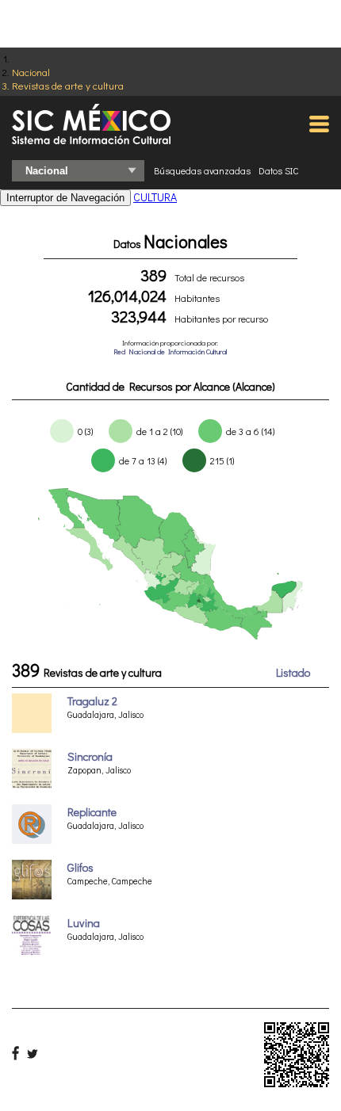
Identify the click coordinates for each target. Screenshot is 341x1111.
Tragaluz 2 (92, 700)
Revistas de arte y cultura (68, 85)
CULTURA (155, 196)
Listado (293, 672)
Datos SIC (279, 170)
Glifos (80, 867)
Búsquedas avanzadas (202, 170)
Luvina (83, 922)
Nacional (31, 71)
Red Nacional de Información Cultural (170, 351)
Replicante (92, 811)
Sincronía (90, 756)
